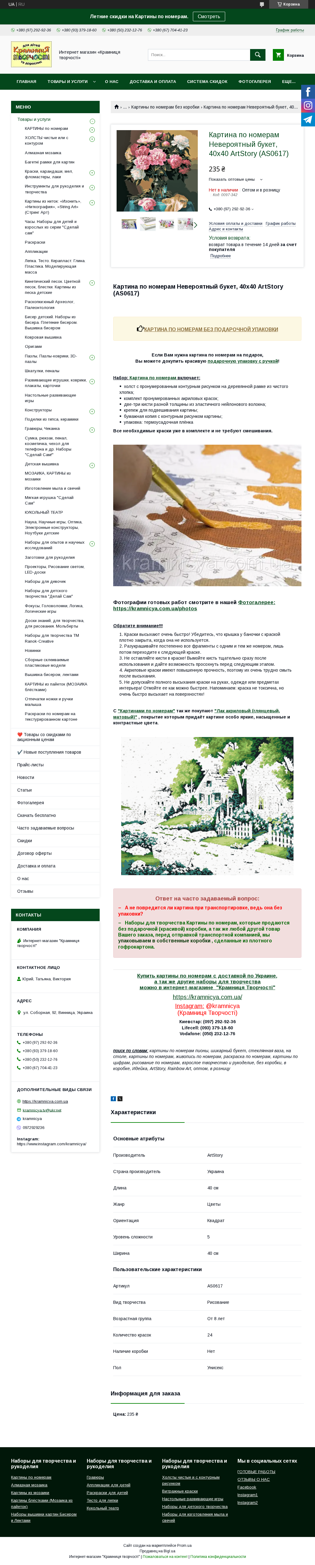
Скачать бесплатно (36, 815)
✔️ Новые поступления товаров (49, 752)
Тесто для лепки (102, 1500)
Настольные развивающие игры (50, 398)
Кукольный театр (103, 1508)
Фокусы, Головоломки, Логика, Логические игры (54, 608)
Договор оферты (34, 853)
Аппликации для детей (108, 1485)
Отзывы (25, 891)
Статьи (24, 790)
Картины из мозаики (30, 1492)
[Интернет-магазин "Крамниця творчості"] (31, 65)
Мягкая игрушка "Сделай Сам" (49, 500)
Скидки (24, 840)
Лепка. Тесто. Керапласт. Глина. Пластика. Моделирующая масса (55, 266)
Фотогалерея (254, 81)
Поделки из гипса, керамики (51, 419)
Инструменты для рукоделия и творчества (54, 189)
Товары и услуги (67, 81)
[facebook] (113, 1099)
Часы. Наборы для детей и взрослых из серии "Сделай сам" (52, 227)
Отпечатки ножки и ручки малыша (49, 702)
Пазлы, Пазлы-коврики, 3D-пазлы (51, 359)
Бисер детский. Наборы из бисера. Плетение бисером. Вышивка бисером (51, 322)
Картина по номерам (153, 377)
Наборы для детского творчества (195, 1506)
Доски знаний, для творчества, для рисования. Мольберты (54, 623)
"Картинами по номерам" (146, 710)
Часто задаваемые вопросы (45, 828)
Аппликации (36, 251)
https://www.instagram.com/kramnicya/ (51, 1144)
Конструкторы (38, 410)
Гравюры (95, 1477)
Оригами (33, 346)
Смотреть (209, 16)
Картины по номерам (31, 1477)
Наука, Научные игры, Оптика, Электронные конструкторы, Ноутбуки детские (53, 527)
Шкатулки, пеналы (42, 371)
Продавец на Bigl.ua (157, 1551)
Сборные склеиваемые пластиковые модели (47, 662)
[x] (120, 1099)
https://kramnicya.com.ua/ (207, 997)
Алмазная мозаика (43, 152)
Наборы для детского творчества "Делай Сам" (49, 593)
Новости (25, 777)
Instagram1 (247, 1495)
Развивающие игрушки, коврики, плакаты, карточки (56, 383)
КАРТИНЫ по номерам (46, 128)
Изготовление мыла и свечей (52, 488)
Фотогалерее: (256, 602)
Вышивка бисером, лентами (51, 674)
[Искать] (257, 55)
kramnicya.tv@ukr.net (42, 1110)
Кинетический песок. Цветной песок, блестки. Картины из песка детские (52, 287)
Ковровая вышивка (43, 337)
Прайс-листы (30, 764)
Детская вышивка (42, 464)
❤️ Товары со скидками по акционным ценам (44, 737)
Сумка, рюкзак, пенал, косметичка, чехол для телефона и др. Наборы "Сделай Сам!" (48, 446)
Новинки (33, 650)
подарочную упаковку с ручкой (243, 361)
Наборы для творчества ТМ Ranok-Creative (52, 638)
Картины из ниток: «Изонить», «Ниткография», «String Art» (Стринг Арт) (53, 207)
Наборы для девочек (45, 581)
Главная (26, 81)
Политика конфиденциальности (218, 1557)
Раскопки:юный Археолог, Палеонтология (49, 304)
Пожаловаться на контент (165, 1557)
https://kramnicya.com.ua (45, 1101)
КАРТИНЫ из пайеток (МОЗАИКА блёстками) (56, 687)
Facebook (246, 1487)
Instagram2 (247, 1502)
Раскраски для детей (107, 1492)
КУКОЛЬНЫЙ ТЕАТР (44, 512)
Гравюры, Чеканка (42, 428)
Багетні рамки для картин (49, 162)
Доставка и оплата (153, 81)
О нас (111, 81)
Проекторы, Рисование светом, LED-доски (55, 569)
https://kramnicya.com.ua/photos (155, 609)
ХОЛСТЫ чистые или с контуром (46, 140)
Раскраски (35, 242)
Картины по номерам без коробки (165, 107)
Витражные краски (180, 1491)
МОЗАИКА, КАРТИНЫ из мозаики (48, 476)
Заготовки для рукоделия (50, 557)
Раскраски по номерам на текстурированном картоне (51, 716)
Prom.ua (184, 1545)
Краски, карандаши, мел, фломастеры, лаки (49, 174)
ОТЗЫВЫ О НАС (253, 1479)
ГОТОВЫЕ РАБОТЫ (256, 1471)
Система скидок (207, 81)
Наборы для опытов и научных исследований (55, 545)
